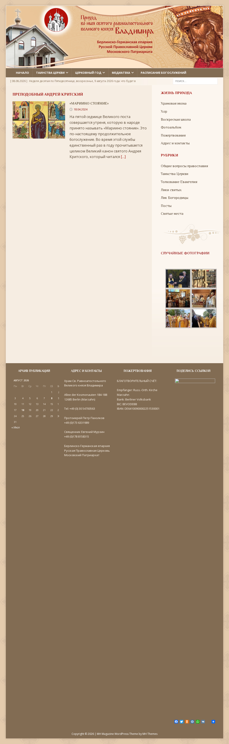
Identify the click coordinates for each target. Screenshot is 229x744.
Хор (164, 112)
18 (22, 410)
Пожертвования (173, 135)
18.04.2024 (80, 109)
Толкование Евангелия (179, 182)
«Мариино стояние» (89, 103)
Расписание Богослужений (163, 73)
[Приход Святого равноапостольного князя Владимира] (114, 65)
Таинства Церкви (174, 174)
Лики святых (171, 190)
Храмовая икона (174, 103)
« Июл (15, 427)
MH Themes (149, 734)
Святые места (172, 214)
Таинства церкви (50, 73)
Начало (22, 73)
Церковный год (88, 73)
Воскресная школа (176, 120)
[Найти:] (195, 80)
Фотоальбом (171, 127)
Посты (166, 206)
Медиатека (121, 73)
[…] (123, 156)
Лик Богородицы (174, 198)
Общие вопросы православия (184, 166)
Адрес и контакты (175, 143)
